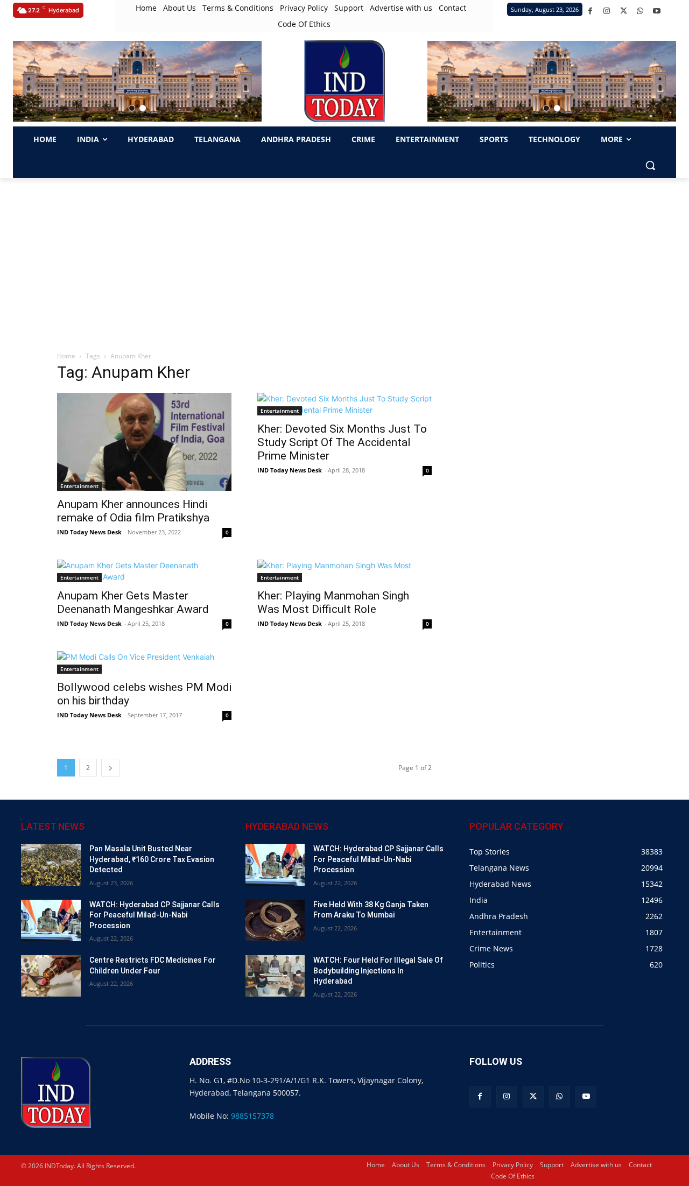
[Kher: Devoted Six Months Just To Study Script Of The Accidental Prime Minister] (344, 404)
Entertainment (79, 486)
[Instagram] (607, 11)
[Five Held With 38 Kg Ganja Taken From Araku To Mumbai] (275, 920)
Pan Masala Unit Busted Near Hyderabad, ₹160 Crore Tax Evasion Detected (151, 859)
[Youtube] (657, 11)
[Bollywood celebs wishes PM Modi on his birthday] (144, 662)
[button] (132, 108)
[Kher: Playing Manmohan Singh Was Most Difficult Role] (344, 571)
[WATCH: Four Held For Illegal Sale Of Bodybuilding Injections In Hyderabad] (275, 976)
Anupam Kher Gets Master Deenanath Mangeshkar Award (133, 602)
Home (66, 356)
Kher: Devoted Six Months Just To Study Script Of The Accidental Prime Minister (342, 442)
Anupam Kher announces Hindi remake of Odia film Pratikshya (133, 511)
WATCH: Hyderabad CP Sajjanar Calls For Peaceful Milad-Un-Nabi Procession (154, 915)
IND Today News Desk (89, 532)
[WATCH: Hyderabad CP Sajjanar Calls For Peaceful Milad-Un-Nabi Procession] (51, 920)
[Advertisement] (344, 258)
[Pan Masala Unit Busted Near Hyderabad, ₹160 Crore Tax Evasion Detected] (51, 864)
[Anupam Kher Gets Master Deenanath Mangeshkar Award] (144, 571)
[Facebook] (590, 11)
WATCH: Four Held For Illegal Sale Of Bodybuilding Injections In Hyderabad (378, 970)
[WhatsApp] (640, 11)
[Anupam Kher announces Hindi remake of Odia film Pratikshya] (144, 442)
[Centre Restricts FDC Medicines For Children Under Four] (51, 976)
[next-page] (110, 767)
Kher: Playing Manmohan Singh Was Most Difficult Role (333, 602)
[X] (623, 11)
